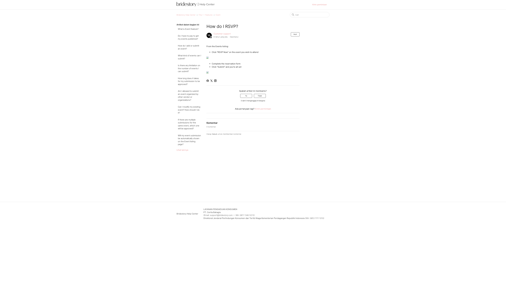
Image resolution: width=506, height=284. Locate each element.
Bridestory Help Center (186, 15)
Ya (246, 96)
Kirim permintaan (319, 4)
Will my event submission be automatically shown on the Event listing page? (189, 140)
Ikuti (295, 34)
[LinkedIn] (215, 81)
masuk (214, 134)
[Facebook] (207, 81)
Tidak (260, 96)
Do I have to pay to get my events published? (188, 37)
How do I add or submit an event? (188, 47)
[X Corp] (211, 81)
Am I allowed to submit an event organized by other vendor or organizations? (188, 95)
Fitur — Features (206, 15)
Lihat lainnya (182, 150)
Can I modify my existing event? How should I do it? (189, 110)
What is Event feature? (188, 29)
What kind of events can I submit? (189, 57)
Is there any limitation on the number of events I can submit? (189, 68)
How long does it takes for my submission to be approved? (189, 81)
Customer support (222, 33)
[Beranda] (196, 6)
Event (218, 15)
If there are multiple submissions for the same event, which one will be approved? (188, 124)
